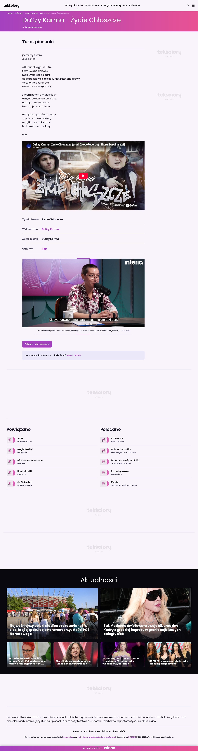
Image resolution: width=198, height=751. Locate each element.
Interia (9, 13)
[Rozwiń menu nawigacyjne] (193, 5)
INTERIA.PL (132, 737)
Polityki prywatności (86, 737)
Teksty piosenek (31, 13)
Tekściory (19, 13)
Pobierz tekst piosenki (37, 344)
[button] (74, 5)
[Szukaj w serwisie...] (187, 5)
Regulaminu (67, 737)
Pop (41, 13)
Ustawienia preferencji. (106, 737)
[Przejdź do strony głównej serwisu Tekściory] (11, 5)
